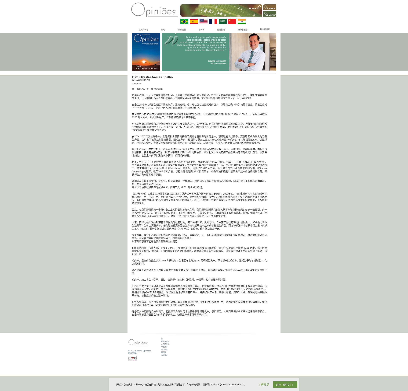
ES (194, 21)
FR (213, 21)
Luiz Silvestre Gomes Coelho (152, 77)
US (204, 21)
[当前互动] (132, 358)
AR (223, 21)
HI (242, 21)
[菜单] (269, 7)
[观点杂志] (154, 9)
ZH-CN (232, 21)
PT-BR (184, 21)
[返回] (269, 14)
